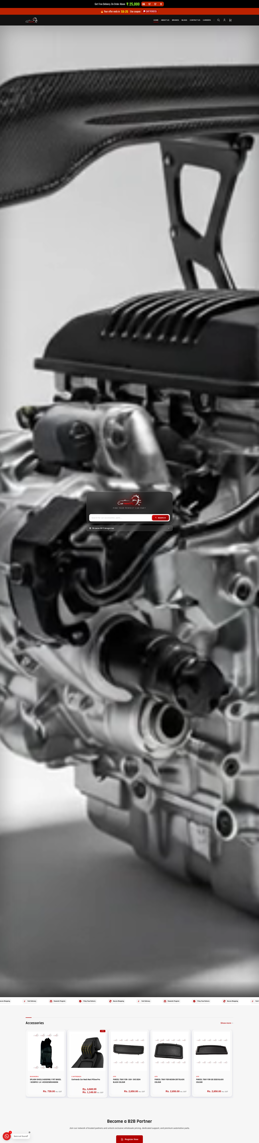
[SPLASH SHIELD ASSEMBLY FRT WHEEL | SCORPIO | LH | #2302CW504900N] (46, 1051)
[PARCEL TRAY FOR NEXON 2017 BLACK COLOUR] (170, 1051)
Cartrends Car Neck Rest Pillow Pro (85, 1079)
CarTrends (76, 1076)
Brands (175, 20)
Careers (207, 20)
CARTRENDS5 (150, 11)
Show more (226, 1023)
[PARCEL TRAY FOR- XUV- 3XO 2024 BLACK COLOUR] (129, 1051)
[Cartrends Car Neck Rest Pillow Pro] (87, 1051)
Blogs (184, 20)
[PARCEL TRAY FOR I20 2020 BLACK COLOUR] (212, 1051)
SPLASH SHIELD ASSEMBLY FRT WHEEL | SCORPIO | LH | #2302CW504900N (45, 1080)
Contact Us (195, 20)
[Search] (218, 20)
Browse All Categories (103, 528)
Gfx (114, 1076)
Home (156, 20)
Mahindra (34, 1076)
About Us (165, 20)
